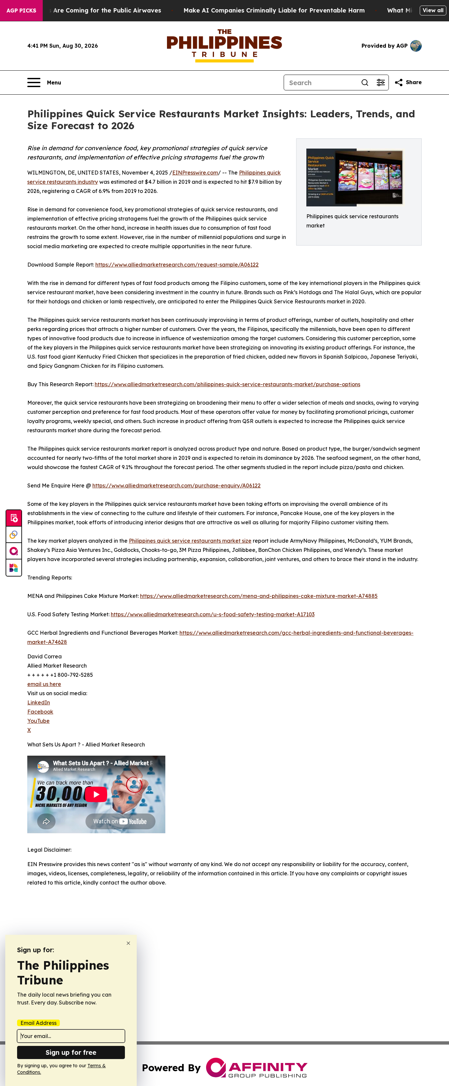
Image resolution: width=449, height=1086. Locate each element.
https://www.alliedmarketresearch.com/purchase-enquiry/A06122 (176, 485)
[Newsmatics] (13, 567)
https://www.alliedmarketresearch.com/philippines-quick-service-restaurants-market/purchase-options (227, 384)
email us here (44, 684)
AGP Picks (21, 10)
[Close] (128, 943)
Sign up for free (71, 1052)
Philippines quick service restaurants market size (190, 540)
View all (433, 10)
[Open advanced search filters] (381, 82)
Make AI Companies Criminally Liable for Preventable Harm (274, 10)
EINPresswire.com (195, 172)
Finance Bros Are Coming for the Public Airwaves (86, 10)
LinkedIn (38, 702)
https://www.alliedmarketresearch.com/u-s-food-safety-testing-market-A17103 (213, 614)
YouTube (38, 721)
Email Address (38, 1023)
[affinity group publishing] (13, 551)
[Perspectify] (13, 535)
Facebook (40, 711)
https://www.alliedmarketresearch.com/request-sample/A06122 (177, 264)
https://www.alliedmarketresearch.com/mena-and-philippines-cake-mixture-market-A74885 (259, 596)
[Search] (365, 82)
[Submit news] (13, 518)
